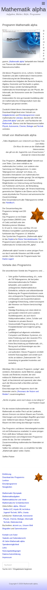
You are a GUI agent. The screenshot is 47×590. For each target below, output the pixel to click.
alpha (15, 506)
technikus (26, 509)
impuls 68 (17, 509)
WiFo (20, 512)
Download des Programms (13, 477)
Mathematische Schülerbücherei (15, 503)
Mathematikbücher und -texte (14, 500)
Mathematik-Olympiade (12, 493)
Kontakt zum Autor (10, 535)
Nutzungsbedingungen (11, 551)
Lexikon (5, 480)
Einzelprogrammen (27, 115)
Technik (40, 126)
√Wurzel (22, 506)
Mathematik (7, 123)
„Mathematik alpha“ (17, 62)
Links (4, 548)
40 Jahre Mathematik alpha (13, 541)
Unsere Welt (28, 525)
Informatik (29, 519)
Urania (25, 512)
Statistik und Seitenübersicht (14, 538)
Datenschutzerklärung (11, 554)
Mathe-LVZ (7, 509)
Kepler (11, 239)
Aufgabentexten (8, 115)
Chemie (22, 126)
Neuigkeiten (7, 487)
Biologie (30, 126)
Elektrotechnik (16, 522)
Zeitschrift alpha (9, 121)
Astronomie (13, 126)
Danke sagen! (8, 259)
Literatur (19, 118)
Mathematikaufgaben (11, 496)
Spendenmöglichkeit (10, 544)
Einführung (6, 474)
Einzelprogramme (9, 484)
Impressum (7, 557)
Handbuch (10, 203)
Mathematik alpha (23, 9)
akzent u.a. (17, 525)
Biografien (6, 529)
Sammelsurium (21, 529)
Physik (5, 126)
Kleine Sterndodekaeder (27, 239)
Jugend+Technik (9, 512)
